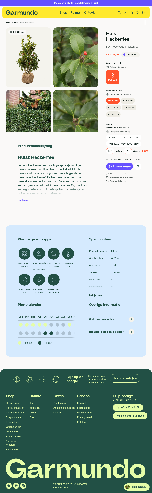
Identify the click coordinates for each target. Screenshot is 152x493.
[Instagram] (23, 486)
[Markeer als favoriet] (137, 166)
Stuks (135, 151)
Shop (63, 12)
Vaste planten (13, 436)
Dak (32, 417)
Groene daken (13, 426)
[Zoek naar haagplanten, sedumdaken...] (119, 12)
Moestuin (35, 407)
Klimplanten (12, 449)
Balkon (33, 412)
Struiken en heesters (12, 443)
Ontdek (89, 12)
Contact (81, 403)
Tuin (32, 403)
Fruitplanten (12, 431)
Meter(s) (119, 151)
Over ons (58, 412)
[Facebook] (9, 486)
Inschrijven (131, 378)
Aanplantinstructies (64, 407)
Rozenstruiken (13, 422)
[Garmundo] (22, 12)
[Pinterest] (16, 486)
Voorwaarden (84, 412)
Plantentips (59, 403)
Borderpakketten (15, 407)
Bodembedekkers (15, 412)
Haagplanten (13, 403)
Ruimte (76, 12)
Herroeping (83, 407)
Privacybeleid (84, 417)
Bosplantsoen (13, 417)
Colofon (81, 422)
